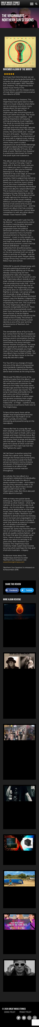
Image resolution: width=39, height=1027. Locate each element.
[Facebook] (24, 1018)
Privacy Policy (25, 1012)
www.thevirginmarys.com (13, 562)
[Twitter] (18, 1018)
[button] (32, 4)
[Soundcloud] (35, 1018)
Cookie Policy (9, 1012)
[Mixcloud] (29, 1018)
